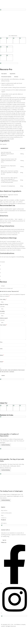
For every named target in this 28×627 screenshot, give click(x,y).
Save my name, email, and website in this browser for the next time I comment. (12, 370)
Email (2, 361)
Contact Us (3, 517)
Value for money (4, 304)
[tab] (4, 73)
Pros (1, 342)
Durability (2, 311)
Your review (3, 325)
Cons (1, 348)
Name (2, 355)
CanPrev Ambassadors (6, 513)
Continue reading (5, 500)
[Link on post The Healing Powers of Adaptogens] (13, 459)
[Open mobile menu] (1, 2)
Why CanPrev (4, 510)
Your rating (3, 299)
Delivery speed (4, 318)
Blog (2, 515)
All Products (4, 523)
